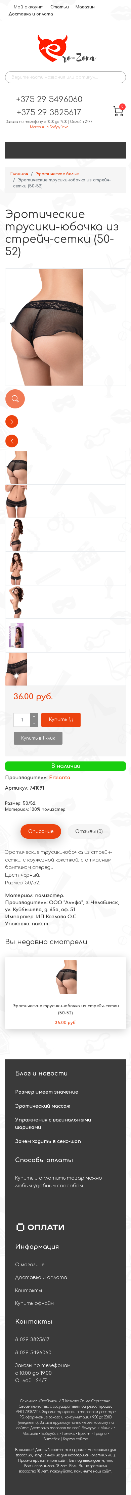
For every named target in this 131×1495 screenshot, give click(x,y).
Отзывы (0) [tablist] (89, 831)
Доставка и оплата (30, 14)
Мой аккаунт (29, 7)
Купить (58, 719)
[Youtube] (59, 1485)
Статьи (59, 7)
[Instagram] (72, 1485)
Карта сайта (75, 1439)
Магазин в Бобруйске (49, 127)
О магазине (29, 1264)
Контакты (28, 1290)
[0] (118, 114)
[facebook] (46, 1485)
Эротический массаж (42, 1106)
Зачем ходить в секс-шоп (48, 1141)
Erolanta (59, 777)
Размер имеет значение (46, 1092)
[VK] (85, 1485)
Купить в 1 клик (38, 738)
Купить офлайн (34, 1303)
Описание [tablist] (40, 831)
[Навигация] (120, 150)
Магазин (85, 7)
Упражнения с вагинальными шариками (53, 1123)
